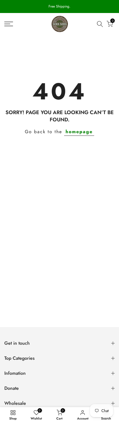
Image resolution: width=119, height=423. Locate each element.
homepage (79, 131)
